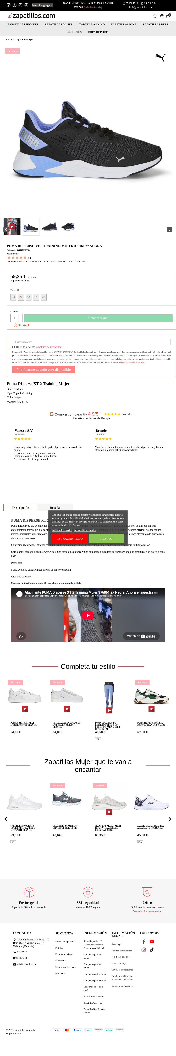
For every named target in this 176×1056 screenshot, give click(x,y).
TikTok (26, 5)
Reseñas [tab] (55, 507)
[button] (6, 819)
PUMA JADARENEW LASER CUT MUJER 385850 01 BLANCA (66, 725)
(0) (29, 258)
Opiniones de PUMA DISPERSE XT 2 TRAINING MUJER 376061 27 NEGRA (46, 261)
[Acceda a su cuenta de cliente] (162, 16)
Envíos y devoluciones (122, 969)
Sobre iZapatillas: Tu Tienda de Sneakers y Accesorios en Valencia (94, 944)
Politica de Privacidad (122, 950)
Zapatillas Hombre (22, 24)
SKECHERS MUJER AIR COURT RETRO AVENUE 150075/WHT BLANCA (22, 828)
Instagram (20, 5)
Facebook (9, 5)
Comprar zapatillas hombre (92, 956)
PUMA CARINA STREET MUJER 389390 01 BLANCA (23, 724)
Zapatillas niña (123, 24)
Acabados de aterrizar (93, 996)
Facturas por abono (64, 954)
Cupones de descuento (65, 967)
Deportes (74, 32)
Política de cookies (62, 530)
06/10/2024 (19, 434)
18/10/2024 (100, 434)
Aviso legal (117, 944)
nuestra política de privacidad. (133, 362)
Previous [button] (12, 452)
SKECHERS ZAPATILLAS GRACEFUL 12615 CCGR (65, 827)
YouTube (14, 5)
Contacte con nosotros (122, 986)
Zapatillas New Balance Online (95, 1011)
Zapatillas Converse (93, 1003)
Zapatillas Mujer (59, 24)
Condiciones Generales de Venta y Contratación (123, 978)
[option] (50, 453)
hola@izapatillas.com (140, 7)
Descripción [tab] (20, 507)
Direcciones (60, 960)
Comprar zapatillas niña (95, 974)
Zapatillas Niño (92, 24)
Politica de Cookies (121, 957)
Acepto (106, 538)
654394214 (132, 3)
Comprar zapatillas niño (95, 980)
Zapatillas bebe (156, 24)
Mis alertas (60, 973)
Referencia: (11, 250)
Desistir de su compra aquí (93, 988)
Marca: (10, 254)
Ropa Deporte (98, 32)
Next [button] (170, 452)
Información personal (65, 941)
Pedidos (59, 948)
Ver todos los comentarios (147, 911)
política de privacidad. (50, 346)
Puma (15, 254)
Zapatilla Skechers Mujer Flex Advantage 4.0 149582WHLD (150, 827)
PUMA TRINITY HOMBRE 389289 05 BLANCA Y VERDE (151, 724)
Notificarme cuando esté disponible (44, 369)
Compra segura (98, 318)
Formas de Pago (119, 963)
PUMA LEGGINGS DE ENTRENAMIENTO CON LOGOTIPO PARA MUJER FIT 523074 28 (107, 726)
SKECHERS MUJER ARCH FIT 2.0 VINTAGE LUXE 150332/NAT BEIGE (108, 828)
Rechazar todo (70, 538)
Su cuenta (64, 933)
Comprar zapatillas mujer (92, 966)
